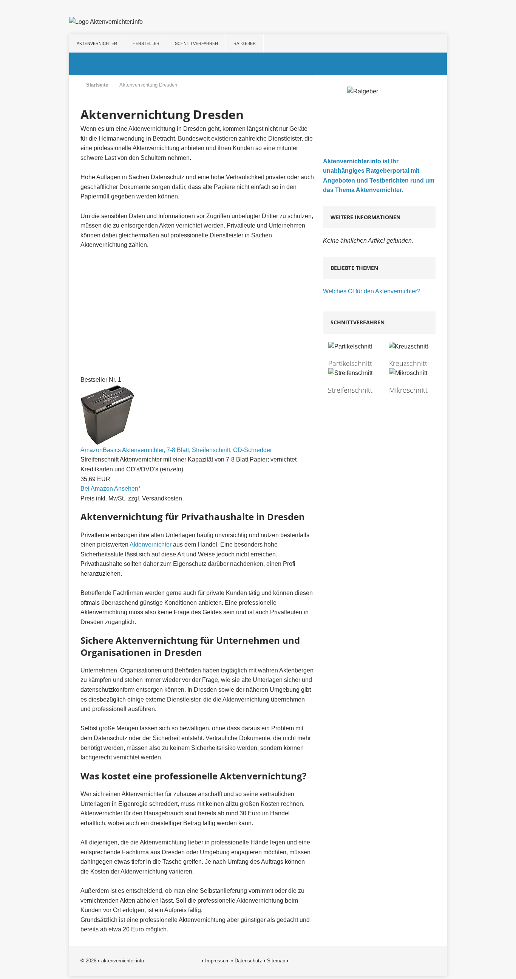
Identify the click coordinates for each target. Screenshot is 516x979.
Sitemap (276, 961)
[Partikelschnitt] (350, 354)
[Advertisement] (197, 313)
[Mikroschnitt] (408, 381)
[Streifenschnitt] (350, 381)
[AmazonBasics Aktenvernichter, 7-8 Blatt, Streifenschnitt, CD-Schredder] (107, 440)
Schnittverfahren (196, 43)
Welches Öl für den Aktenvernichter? (371, 291)
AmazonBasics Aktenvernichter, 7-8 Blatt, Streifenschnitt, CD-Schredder (176, 450)
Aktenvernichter (97, 43)
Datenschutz (248, 961)
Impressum (217, 961)
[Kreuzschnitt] (408, 354)
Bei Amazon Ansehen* (110, 488)
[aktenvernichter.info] (258, 64)
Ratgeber (244, 43)
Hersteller (146, 43)
